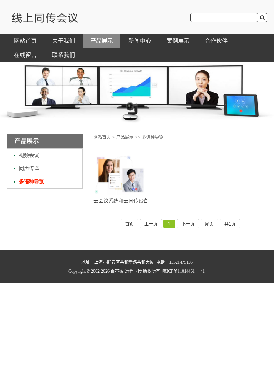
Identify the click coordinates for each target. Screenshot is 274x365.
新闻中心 (139, 41)
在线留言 (25, 55)
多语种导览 (31, 181)
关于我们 (63, 41)
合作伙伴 (216, 41)
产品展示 (101, 41)
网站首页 (25, 41)
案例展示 (178, 41)
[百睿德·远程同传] (44, 22)
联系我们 (63, 55)
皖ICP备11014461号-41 (183, 271)
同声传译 (29, 168)
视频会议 (29, 155)
